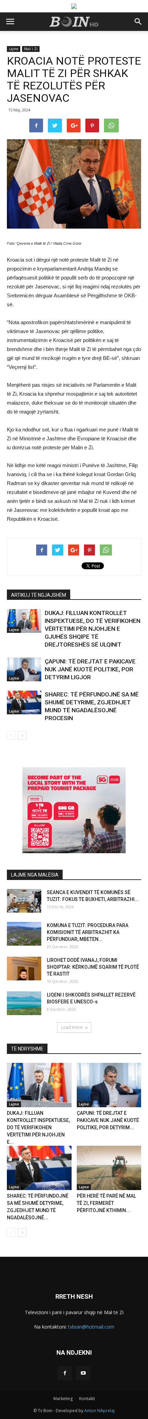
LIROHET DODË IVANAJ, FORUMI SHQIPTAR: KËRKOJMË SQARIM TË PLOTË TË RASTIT (93, 967)
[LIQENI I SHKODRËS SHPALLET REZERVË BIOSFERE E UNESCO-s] (24, 1003)
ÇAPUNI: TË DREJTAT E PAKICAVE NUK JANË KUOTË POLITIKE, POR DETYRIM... (108, 1120)
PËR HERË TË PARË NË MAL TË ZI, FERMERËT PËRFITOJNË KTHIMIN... (106, 1203)
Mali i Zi (31, 48)
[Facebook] (65, 1373)
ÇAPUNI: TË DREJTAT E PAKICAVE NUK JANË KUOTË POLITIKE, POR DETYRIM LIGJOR (90, 669)
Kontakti (87, 1398)
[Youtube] (83, 1373)
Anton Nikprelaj (99, 1411)
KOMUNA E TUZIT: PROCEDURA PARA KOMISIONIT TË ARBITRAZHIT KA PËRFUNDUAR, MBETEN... (87, 932)
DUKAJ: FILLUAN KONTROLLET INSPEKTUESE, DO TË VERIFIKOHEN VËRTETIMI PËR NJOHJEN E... (38, 1127)
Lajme (13, 48)
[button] (138, 21)
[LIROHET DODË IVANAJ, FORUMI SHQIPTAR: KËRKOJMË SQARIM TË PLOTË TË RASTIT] (24, 968)
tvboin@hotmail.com (91, 1326)
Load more (72, 1027)
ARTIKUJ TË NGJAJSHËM (38, 595)
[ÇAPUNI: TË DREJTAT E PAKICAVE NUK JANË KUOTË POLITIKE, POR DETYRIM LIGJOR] (24, 669)
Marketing (63, 1398)
